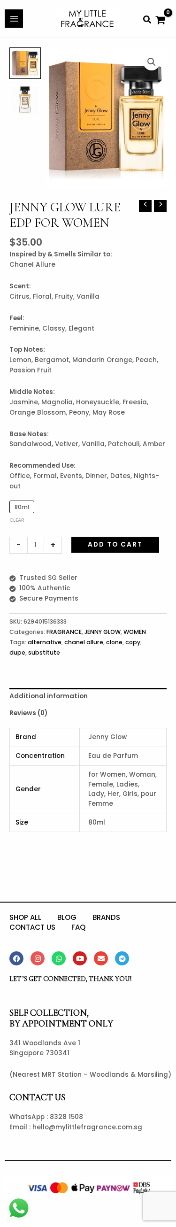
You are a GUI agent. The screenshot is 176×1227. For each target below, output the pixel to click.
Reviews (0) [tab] (28, 713)
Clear (16, 520)
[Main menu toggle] (14, 18)
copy (132, 642)
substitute (44, 652)
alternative (44, 642)
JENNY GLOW (102, 632)
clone (114, 642)
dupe (17, 652)
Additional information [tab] (48, 696)
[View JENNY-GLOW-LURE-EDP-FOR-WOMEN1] (25, 99)
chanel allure (83, 642)
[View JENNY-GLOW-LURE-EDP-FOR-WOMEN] (25, 63)
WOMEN (134, 632)
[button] (147, 21)
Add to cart (115, 544)
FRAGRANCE (64, 632)
